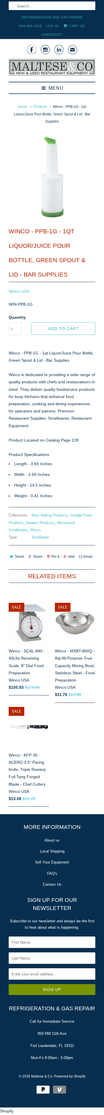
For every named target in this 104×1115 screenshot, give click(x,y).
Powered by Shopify (70, 1076)
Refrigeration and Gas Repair (52, 17)
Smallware (40, 537)
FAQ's (52, 873)
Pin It (55, 557)
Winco (35, 530)
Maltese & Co (41, 1076)
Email (87, 557)
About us (52, 840)
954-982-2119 (30, 26)
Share (37, 557)
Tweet (19, 557)
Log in (52, 26)
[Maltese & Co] (52, 67)
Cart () (76, 26)
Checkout (52, 34)
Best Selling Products (49, 515)
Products (40, 107)
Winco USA (19, 291)
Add (71, 557)
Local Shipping (52, 851)
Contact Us (52, 884)
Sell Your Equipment (52, 862)
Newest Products (40, 523)
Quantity (17, 317)
